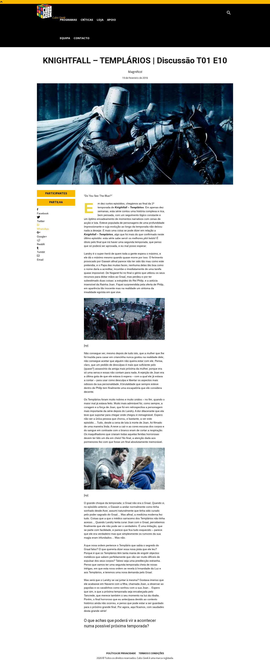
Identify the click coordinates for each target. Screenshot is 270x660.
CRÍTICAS (87, 19)
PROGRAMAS (68, 19)
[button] (228, 12)
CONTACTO (81, 38)
